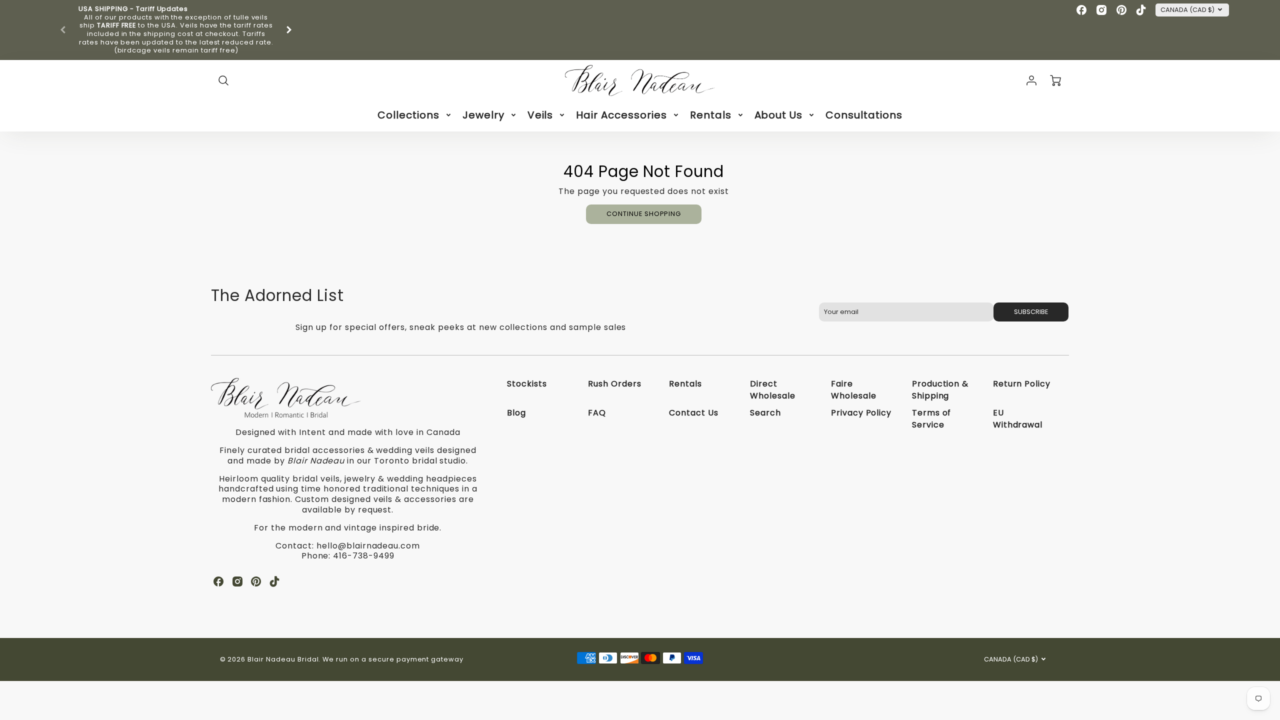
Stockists (527, 384)
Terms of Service (932, 418)
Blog (516, 412)
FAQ (597, 412)
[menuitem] (415, 115)
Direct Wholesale (773, 390)
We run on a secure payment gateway (393, 659)
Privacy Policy (861, 412)
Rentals (711, 115)
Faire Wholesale (853, 390)
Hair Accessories (621, 115)
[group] (176, 30)
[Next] (288, 30)
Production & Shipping (940, 390)
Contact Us (693, 412)
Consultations (864, 115)
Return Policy (1021, 384)
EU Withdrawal (1018, 418)
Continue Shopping (643, 214)
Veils (541, 115)
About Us (778, 115)
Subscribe (1031, 312)
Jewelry (483, 115)
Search (765, 412)
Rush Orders (615, 384)
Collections (409, 115)
